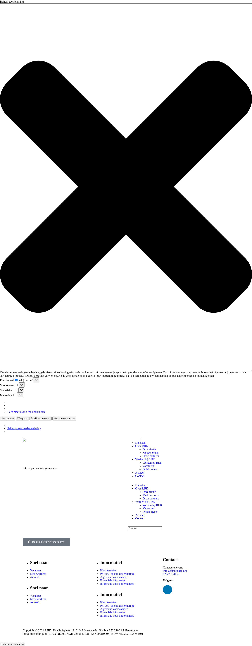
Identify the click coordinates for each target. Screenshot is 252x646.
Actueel (139, 472)
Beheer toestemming (12, 644)
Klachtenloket (108, 570)
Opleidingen (150, 469)
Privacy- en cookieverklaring (24, 428)
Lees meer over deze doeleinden (26, 411)
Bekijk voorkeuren (40, 418)
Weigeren (22, 418)
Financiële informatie (112, 580)
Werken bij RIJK (145, 459)
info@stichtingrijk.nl (175, 570)
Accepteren (7, 418)
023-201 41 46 (171, 574)
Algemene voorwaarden (114, 577)
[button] (126, 187)
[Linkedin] (167, 589)
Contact (139, 475)
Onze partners (151, 456)
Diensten (140, 442)
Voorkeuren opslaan (64, 418)
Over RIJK (141, 446)
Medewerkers (150, 452)
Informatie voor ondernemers (117, 583)
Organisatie (149, 449)
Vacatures (148, 466)
